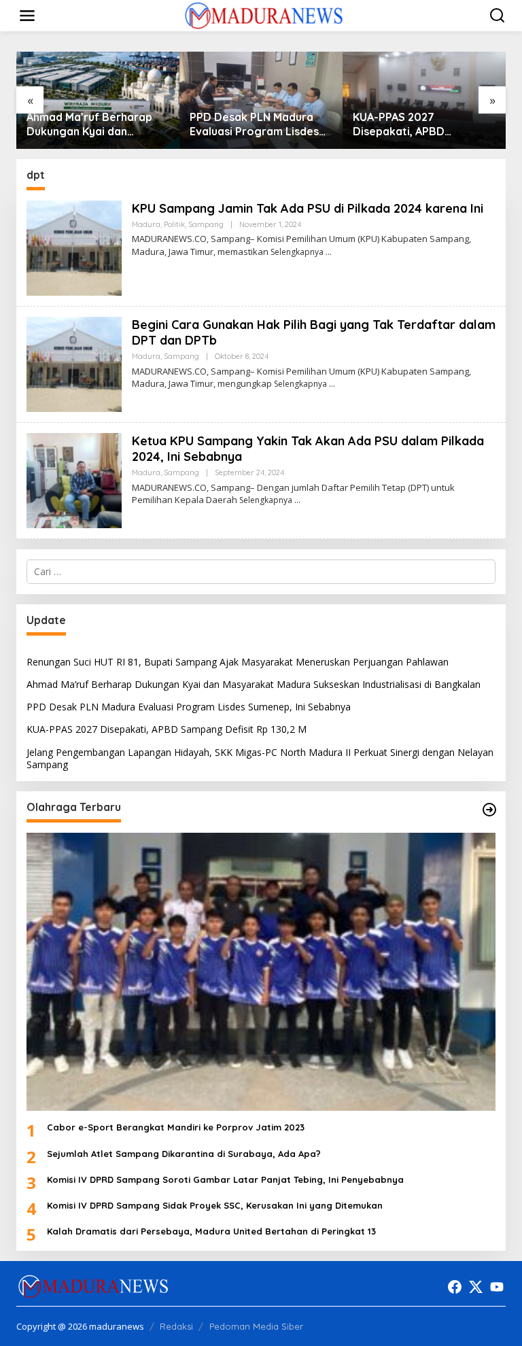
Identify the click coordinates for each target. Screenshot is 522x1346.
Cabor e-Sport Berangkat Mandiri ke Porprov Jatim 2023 (175, 1127)
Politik (174, 224)
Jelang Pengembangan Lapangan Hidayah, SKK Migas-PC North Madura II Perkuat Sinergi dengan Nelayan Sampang (420, 124)
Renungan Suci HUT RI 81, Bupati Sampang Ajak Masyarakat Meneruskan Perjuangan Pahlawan (238, 661)
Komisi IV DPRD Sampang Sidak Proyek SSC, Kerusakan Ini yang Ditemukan (215, 1205)
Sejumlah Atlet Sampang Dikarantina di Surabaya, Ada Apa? (184, 1153)
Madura (146, 224)
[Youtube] (497, 1287)
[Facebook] (455, 1287)
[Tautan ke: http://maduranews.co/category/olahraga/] (489, 809)
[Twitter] (476, 1287)
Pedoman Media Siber (256, 1326)
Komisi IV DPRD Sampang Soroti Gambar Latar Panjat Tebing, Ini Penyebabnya (225, 1179)
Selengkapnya (297, 252)
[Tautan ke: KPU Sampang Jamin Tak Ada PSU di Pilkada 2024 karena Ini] (74, 246)
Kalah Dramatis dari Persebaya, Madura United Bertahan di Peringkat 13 (211, 1231)
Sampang (206, 224)
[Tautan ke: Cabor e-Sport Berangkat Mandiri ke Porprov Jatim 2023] (261, 972)
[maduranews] (263, 14)
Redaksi (176, 1326)
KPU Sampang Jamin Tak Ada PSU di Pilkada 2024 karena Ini (307, 208)
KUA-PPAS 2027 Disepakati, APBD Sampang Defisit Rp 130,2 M (257, 124)
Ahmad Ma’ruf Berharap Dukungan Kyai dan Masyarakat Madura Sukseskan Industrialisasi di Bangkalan (254, 684)
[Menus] (27, 15)
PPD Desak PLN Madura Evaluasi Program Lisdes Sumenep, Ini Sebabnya (91, 124)
